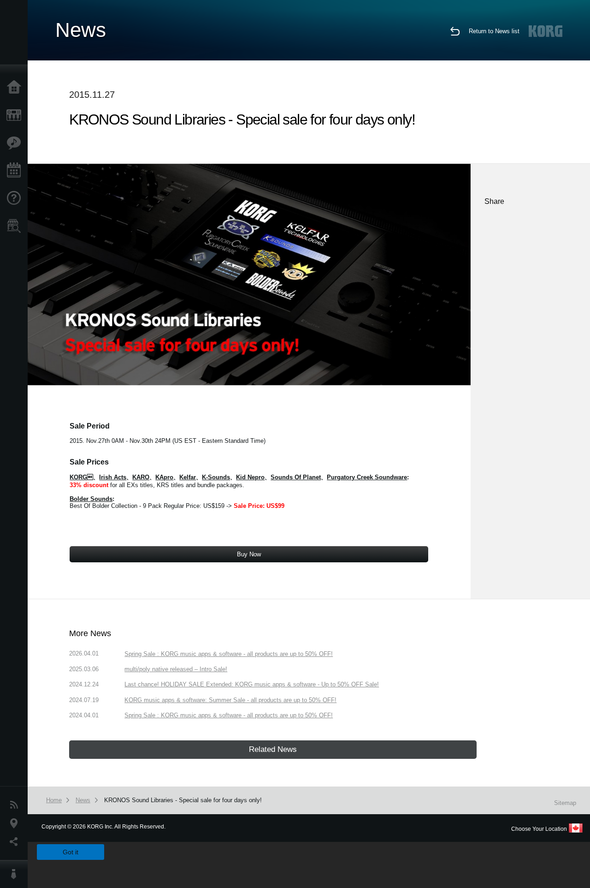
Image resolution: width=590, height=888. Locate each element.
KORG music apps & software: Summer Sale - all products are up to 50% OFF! (230, 700)
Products (16, 115)
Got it (70, 852)
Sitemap (565, 802)
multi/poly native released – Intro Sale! (175, 669)
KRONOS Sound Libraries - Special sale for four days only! (183, 800)
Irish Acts (112, 477)
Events (16, 171)
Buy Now (249, 554)
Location (16, 823)
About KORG (16, 874)
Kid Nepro (250, 477)
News (16, 805)
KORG (81, 477)
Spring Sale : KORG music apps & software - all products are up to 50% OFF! (228, 653)
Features (16, 143)
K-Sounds (216, 477)
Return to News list (494, 31)
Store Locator (16, 226)
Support (16, 198)
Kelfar (187, 477)
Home (16, 87)
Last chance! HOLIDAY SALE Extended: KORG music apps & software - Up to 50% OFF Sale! (251, 684)
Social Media (16, 842)
